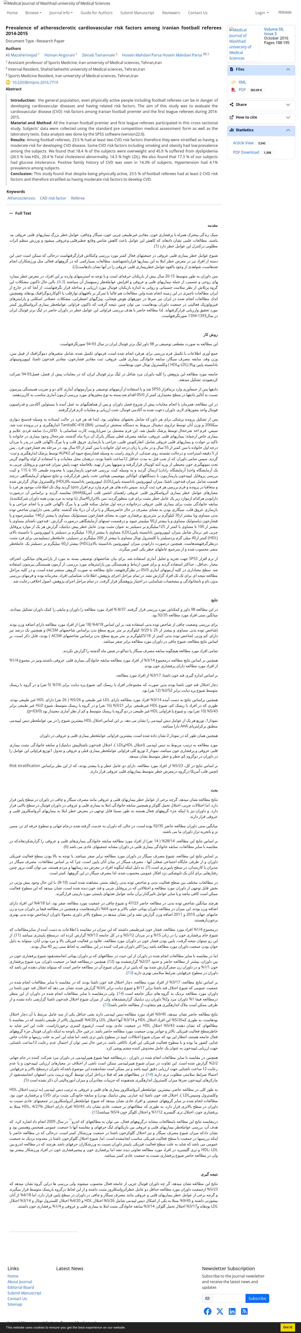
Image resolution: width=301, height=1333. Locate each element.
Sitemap (15, 1304)
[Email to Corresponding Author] (204, 54)
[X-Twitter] (220, 1312)
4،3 (61, 281)
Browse (32, 12)
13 (130, 972)
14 (120, 993)
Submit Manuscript (137, 12)
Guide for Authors (97, 12)
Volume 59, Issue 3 (274, 31)
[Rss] (244, 1312)
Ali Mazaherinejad (21, 55)
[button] (127, 1328)
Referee (78, 198)
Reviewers (171, 12)
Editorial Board (21, 1287)
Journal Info (59, 12)
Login (260, 12)
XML (242, 82)
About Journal (20, 1281)
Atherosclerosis (21, 198)
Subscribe (257, 1298)
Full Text (22, 213)
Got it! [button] (287, 1327)
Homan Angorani (59, 55)
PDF (250, 89)
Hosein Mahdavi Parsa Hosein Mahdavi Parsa (162, 55)
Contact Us (198, 12)
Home (12, 12)
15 (96, 1112)
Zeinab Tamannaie (98, 55)
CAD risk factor (53, 198)
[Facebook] (207, 1312)
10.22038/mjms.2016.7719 (35, 82)
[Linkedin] (232, 1312)
